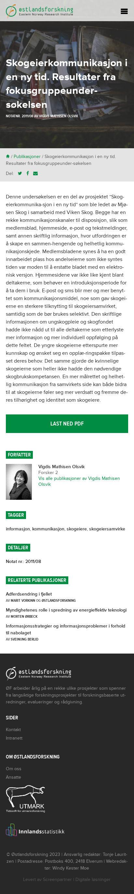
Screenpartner (57, 879)
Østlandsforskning (59, 600)
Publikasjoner (27, 156)
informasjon (18, 529)
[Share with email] (35, 173)
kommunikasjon (48, 529)
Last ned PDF (67, 423)
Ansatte (13, 777)
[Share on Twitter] (20, 173)
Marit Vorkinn (23, 600)
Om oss (13, 768)
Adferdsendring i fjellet (29, 594)
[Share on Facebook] (27, 173)
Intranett (14, 738)
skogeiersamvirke (107, 529)
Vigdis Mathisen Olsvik (58, 116)
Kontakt (13, 729)
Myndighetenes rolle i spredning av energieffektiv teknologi (66, 610)
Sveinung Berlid (24, 639)
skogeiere (77, 529)
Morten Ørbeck (24, 616)
